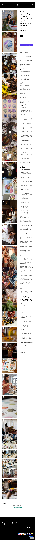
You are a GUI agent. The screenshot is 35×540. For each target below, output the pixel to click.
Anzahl (21, 37)
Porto (22, 35)
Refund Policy (12, 519)
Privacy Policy (7, 519)
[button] (3, 5)
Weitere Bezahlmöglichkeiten (26, 47)
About (29, 519)
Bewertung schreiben (17, 507)
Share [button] (22, 354)
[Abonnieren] (16, 527)
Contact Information (24, 519)
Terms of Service (17, 519)
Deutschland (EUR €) (6, 535)
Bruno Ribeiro (26, 352)
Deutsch (13, 535)
